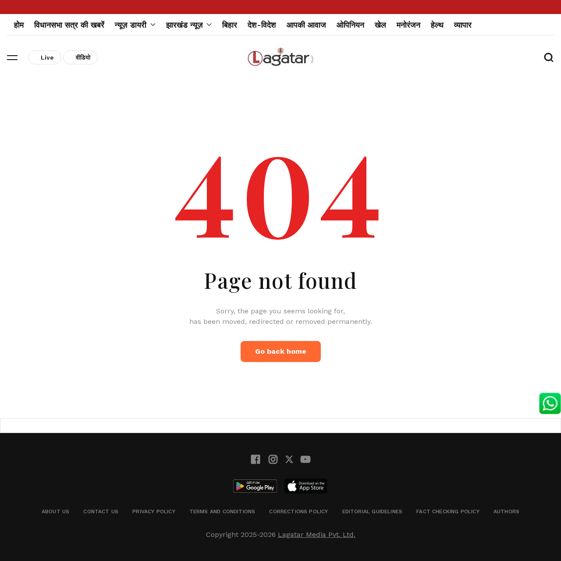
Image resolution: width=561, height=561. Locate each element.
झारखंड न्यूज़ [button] (184, 24)
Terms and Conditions (222, 511)
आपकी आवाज (306, 24)
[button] (12, 57)
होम (19, 24)
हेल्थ (437, 24)
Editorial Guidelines (372, 511)
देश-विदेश (262, 24)
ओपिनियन (350, 24)
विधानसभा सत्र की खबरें (69, 24)
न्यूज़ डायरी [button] (130, 24)
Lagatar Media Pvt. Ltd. (316, 534)
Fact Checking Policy (447, 511)
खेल (380, 24)
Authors (506, 511)
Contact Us (100, 511)
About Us (55, 511)
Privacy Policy (153, 511)
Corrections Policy (298, 511)
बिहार (229, 24)
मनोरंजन (408, 24)
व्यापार (463, 24)
